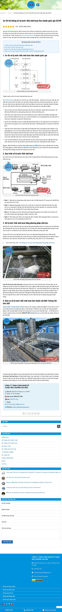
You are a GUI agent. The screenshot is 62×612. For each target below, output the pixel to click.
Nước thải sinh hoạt (8, 100)
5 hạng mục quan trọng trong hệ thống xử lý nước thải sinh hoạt (23, 487)
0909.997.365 (14, 399)
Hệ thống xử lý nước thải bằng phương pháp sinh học (37, 243)
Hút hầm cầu (6, 455)
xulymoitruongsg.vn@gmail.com (15, 404)
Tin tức (10, 13)
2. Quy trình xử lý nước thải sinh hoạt (13, 47)
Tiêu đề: (4, 522)
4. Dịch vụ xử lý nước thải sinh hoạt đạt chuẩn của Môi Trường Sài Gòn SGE (24, 51)
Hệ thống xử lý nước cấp (9, 443)
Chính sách (5, 437)
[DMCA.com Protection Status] (37, 580)
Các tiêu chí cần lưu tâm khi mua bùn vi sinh (18, 477)
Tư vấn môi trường (7, 452)
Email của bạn (5, 509)
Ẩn (39, 42)
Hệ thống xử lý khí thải (9, 449)
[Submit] (58, 426)
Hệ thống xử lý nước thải (9, 440)
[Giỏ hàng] (37, 5)
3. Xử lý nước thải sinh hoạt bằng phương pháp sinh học (18, 49)
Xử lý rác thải (6, 446)
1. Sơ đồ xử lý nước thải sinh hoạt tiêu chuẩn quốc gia (18, 45)
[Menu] (2, 5)
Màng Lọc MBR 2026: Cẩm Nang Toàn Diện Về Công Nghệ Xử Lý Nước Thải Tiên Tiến (29, 482)
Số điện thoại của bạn (8, 515)
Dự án (3, 461)
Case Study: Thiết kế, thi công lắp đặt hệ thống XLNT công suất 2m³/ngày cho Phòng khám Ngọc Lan (33, 472)
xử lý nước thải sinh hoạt (28, 35)
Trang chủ (3, 13)
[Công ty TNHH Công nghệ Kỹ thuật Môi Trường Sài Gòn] (31, 4)
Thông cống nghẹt (7, 458)
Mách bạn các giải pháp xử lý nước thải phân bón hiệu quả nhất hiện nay (25, 492)
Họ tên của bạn (6, 503)
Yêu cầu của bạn (6, 528)
